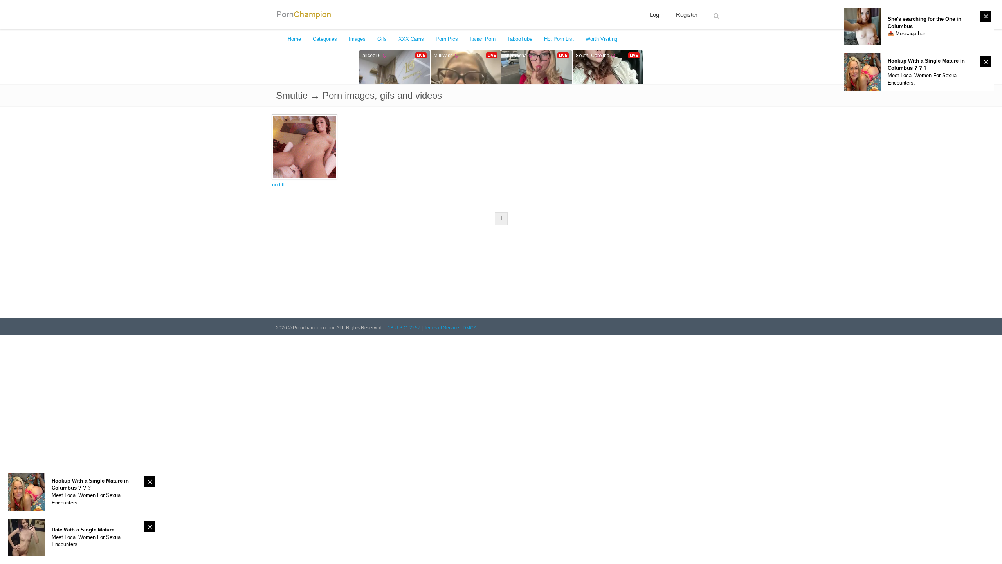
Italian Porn (483, 39)
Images (357, 39)
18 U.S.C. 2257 (404, 328)
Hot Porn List (559, 39)
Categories (325, 39)
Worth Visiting (601, 39)
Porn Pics (447, 39)
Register (686, 14)
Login (656, 14)
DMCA (470, 328)
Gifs (382, 39)
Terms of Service (441, 328)
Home (294, 39)
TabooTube (519, 39)
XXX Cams (411, 39)
